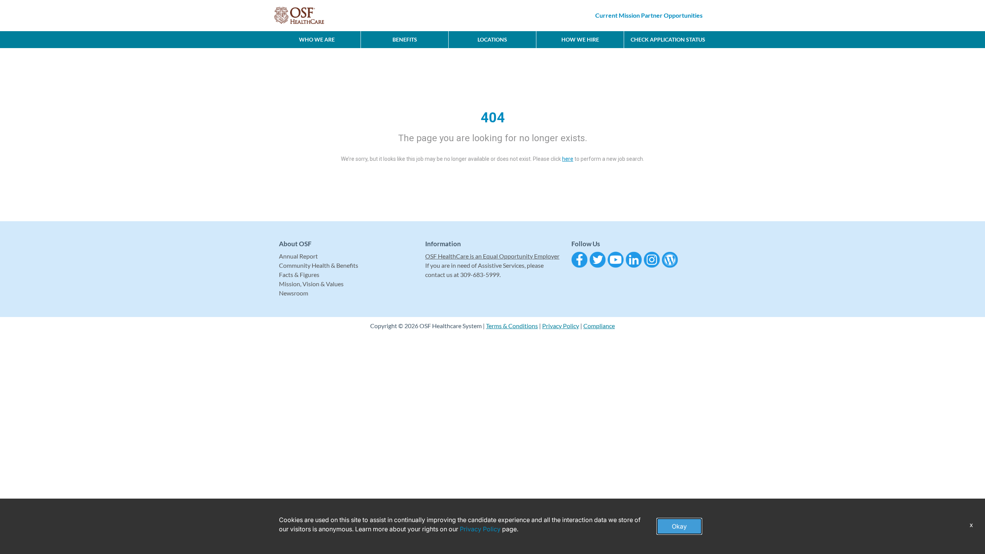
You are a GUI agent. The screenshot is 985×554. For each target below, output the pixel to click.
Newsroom (293, 293)
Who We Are (317, 39)
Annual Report (298, 256)
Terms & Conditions (512, 325)
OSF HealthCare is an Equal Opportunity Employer (492, 256)
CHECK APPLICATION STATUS (668, 39)
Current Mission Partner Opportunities (649, 15)
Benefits (404, 39)
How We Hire (580, 39)
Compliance (599, 325)
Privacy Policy (560, 325)
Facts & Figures (299, 274)
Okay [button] (679, 526)
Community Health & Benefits (318, 265)
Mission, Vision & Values (311, 283)
